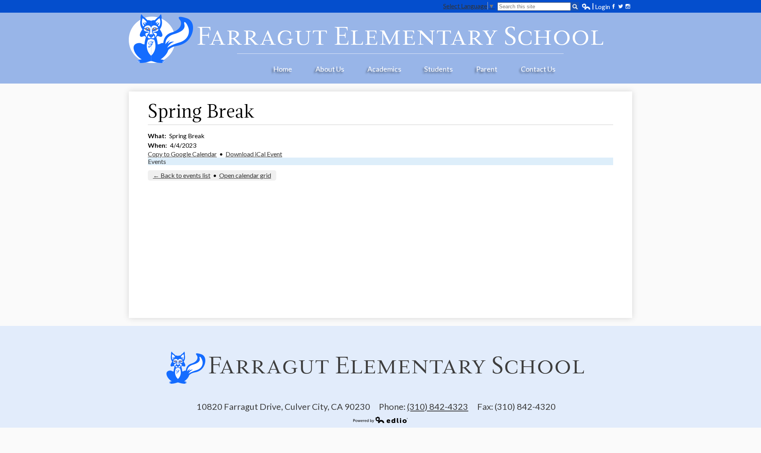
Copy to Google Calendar (182, 154)
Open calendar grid (245, 175)
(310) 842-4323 (437, 406)
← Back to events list (181, 175)
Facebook (613, 6)
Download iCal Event (254, 154)
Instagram (627, 6)
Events (157, 161)
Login (595, 6)
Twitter (620, 6)
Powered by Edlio (380, 420)
